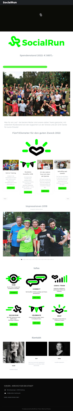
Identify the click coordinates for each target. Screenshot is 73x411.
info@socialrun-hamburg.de (13, 393)
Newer (5, 198)
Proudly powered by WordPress (29, 409)
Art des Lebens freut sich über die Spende (45, 174)
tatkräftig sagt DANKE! (62, 172)
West (43, 409)
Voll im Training (11, 173)
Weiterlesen (11, 187)
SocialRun (10, 2)
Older (68, 198)
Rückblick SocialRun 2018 (28, 173)
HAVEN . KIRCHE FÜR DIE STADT (11, 397)
